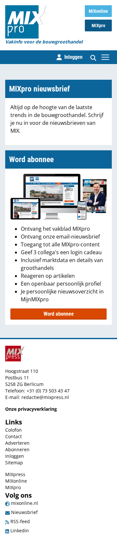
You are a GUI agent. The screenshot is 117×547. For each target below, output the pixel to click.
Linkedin (19, 530)
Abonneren (17, 449)
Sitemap (14, 462)
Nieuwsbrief (24, 512)
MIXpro (98, 25)
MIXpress (15, 474)
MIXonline (98, 11)
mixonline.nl (24, 503)
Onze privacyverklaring (31, 409)
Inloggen (14, 456)
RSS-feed (19, 521)
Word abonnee (59, 314)
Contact (13, 436)
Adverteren (17, 443)
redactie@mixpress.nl (45, 397)
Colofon (13, 430)
